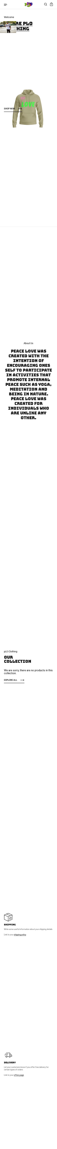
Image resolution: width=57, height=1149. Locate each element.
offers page (19, 1075)
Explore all (10, 680)
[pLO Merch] (28, 4)
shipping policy (20, 935)
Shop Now (9, 108)
